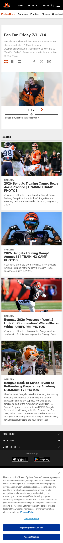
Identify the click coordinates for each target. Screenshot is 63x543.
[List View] (19, 61)
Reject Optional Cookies (32, 527)
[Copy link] (56, 61)
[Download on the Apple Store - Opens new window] (19, 459)
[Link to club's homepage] (6, 3)
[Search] (52, 5)
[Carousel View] (6, 61)
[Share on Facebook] (34, 63)
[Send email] (49, 63)
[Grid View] (12, 61)
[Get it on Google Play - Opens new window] (42, 461)
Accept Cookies (31, 537)
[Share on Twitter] (41, 63)
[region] (31, 505)
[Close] (59, 472)
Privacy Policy (27, 512)
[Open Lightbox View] (31, 97)
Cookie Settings (31, 518)
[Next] (41, 109)
